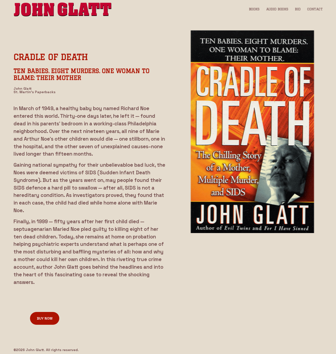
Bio (298, 9)
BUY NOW (44, 318)
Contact (314, 9)
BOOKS (254, 9)
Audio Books (277, 9)
